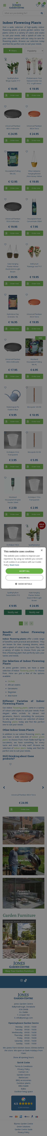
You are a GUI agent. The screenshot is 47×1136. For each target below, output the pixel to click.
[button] (23, 583)
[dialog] (23, 568)
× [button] (42, 550)
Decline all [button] (24, 577)
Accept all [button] (24, 571)
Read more (14, 565)
